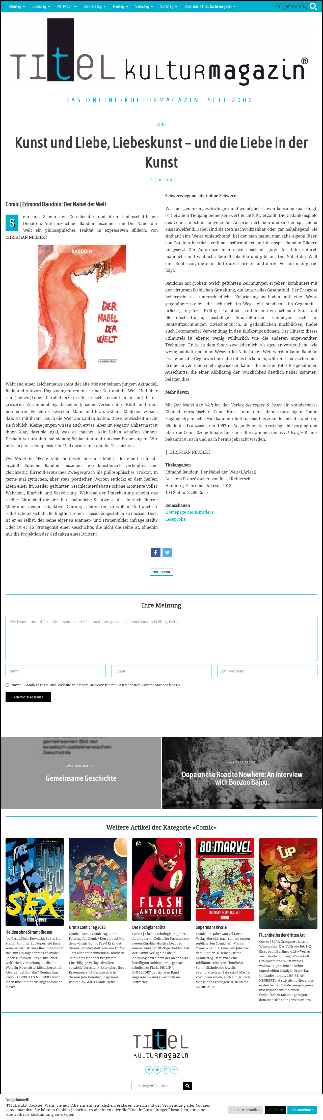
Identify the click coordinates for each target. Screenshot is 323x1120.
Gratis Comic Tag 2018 (87, 927)
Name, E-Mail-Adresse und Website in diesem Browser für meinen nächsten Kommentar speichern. (96, 685)
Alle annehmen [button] (302, 1109)
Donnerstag (93, 6)
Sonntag (166, 6)
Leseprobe (175, 519)
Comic (161, 125)
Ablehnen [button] (275, 1109)
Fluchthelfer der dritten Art (282, 935)
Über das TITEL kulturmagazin (208, 6)
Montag (15, 6)
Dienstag (39, 6)
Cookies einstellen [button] (245, 1109)
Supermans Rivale (211, 927)
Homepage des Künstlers (189, 512)
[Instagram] (296, 6)
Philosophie (161, 572)
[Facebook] (279, 6)
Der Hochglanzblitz (148, 927)
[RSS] (304, 6)
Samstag (142, 6)
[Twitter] (287, 6)
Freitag (118, 6)
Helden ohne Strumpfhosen (29, 932)
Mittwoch (64, 6)
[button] (187, 1086)
